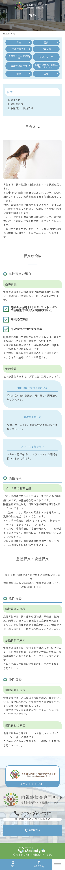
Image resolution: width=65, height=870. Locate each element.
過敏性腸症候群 (19, 66)
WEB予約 (34, 830)
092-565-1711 (33, 815)
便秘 (18, 73)
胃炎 (46, 42)
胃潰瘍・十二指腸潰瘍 (18, 57)
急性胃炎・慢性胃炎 (21, 108)
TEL (13, 866)
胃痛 (18, 42)
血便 (46, 73)
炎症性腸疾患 (46, 66)
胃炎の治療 (16, 104)
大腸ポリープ (46, 57)
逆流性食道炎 (19, 49)
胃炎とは (15, 100)
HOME (6, 33)
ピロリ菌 (46, 49)
